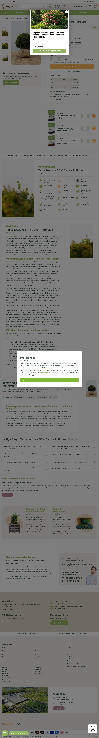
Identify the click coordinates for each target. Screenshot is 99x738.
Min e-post (36, 40)
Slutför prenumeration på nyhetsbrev (49, 51)
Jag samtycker (39, 46)
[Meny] (96, 725)
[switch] (93, 730)
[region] (49, 369)
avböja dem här (44, 372)
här (33, 375)
